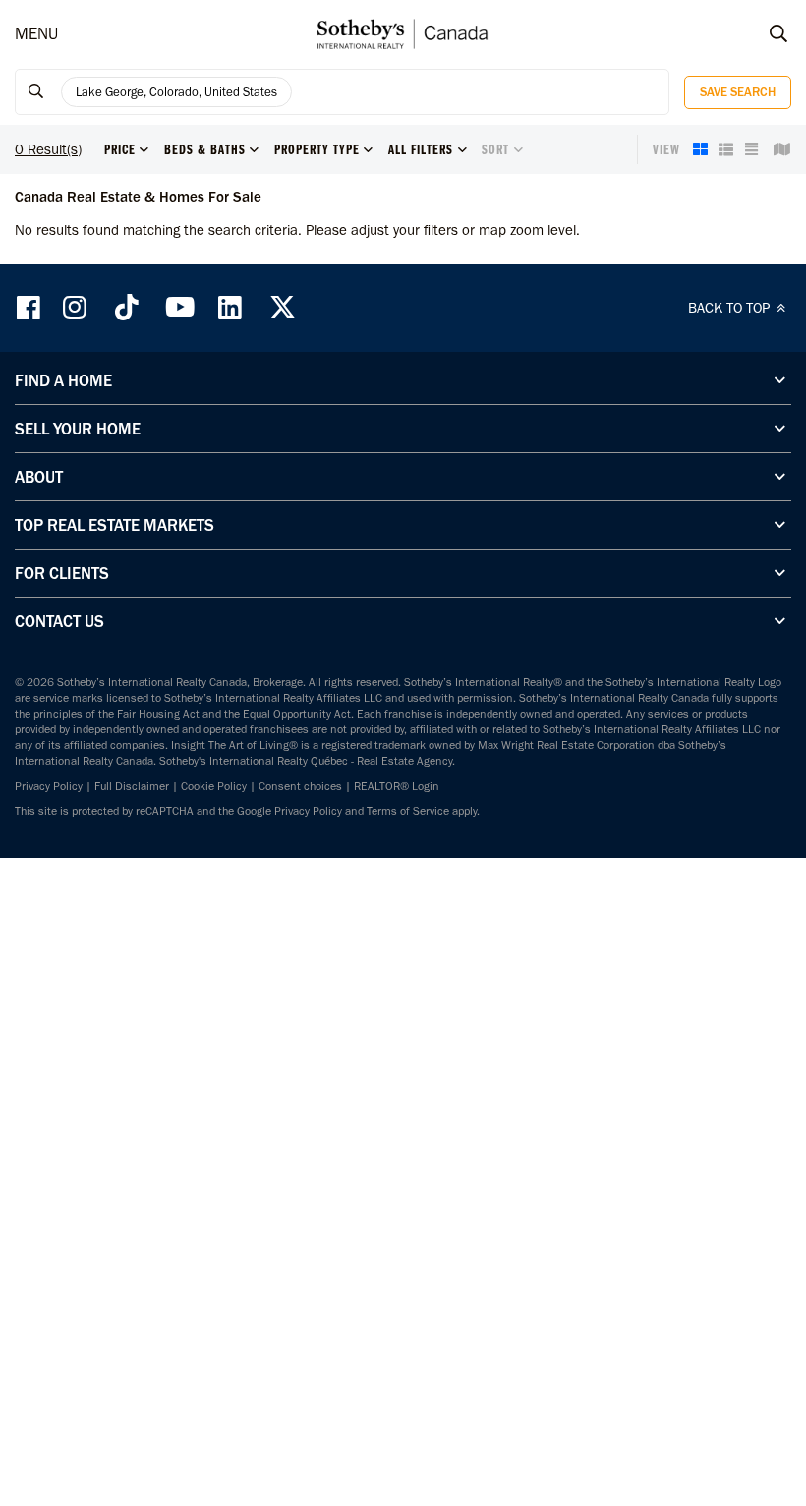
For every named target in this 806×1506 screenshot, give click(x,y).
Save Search (738, 92)
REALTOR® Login (396, 786)
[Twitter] (282, 307)
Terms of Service (408, 811)
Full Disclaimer (131, 786)
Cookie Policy (214, 786)
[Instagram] (76, 307)
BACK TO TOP (731, 308)
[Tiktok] (126, 307)
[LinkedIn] (230, 307)
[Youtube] (179, 307)
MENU (36, 33)
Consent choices (300, 786)
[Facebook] (30, 307)
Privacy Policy (49, 786)
